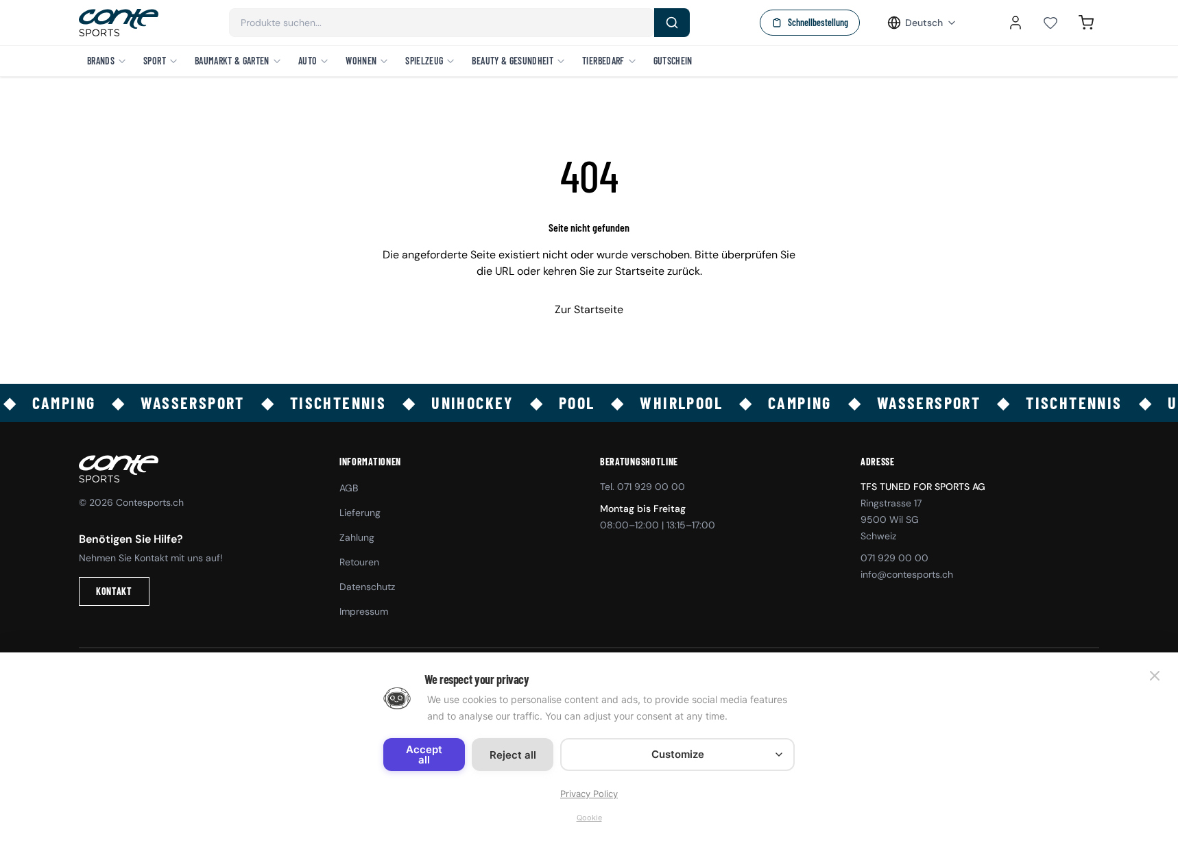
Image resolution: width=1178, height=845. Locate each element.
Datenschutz (367, 586)
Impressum (363, 611)
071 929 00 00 (894, 558)
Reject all (513, 754)
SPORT (154, 60)
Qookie (589, 817)
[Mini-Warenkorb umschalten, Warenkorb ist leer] (1086, 23)
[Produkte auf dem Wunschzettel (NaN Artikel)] (1050, 22)
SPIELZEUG (424, 60)
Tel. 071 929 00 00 (642, 486)
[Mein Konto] (1015, 22)
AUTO (307, 60)
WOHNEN (361, 60)
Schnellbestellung (818, 22)
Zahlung (356, 537)
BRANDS (101, 60)
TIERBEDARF (603, 60)
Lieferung (360, 512)
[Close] (1155, 676)
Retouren (359, 562)
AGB (348, 488)
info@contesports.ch (907, 574)
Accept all (424, 754)
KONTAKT (114, 591)
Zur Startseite (589, 309)
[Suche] (672, 22)
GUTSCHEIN (673, 60)
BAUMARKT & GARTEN (232, 60)
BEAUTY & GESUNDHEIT (512, 60)
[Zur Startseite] (118, 22)
